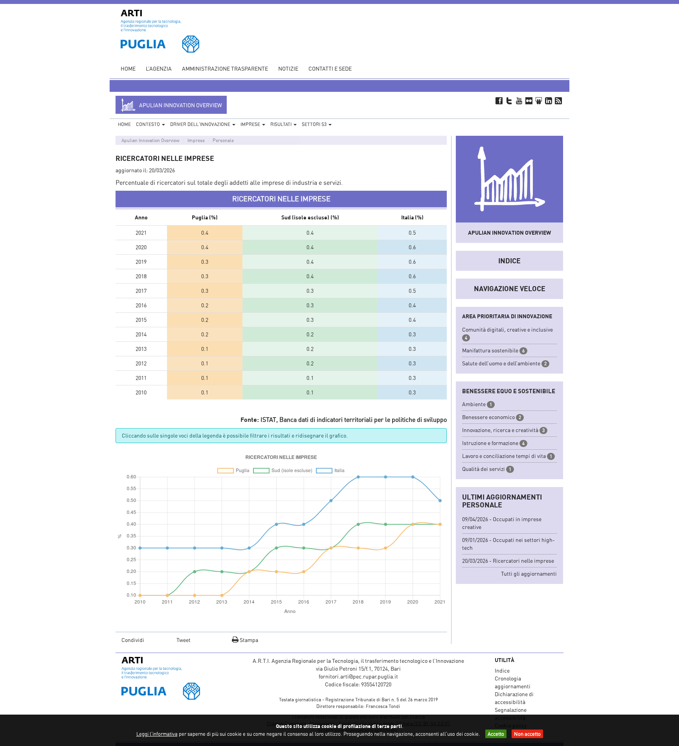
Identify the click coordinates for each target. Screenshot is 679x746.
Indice (509, 260)
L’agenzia (159, 68)
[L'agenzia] (171, 678)
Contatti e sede (330, 68)
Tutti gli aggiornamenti (529, 573)
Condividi (132, 640)
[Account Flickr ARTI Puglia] (529, 100)
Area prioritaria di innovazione (507, 316)
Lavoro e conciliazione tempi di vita (504, 455)
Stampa (248, 640)
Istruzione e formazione (490, 443)
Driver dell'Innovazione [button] (200, 124)
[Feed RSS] (558, 100)
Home (128, 68)
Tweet (183, 640)
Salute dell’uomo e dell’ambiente (501, 363)
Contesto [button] (148, 124)
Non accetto (527, 734)
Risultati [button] (281, 124)
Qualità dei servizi (483, 468)
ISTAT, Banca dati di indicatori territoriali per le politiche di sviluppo (354, 419)
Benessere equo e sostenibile (508, 390)
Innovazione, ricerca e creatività (500, 430)
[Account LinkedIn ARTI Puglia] (549, 100)
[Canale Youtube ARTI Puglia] (519, 100)
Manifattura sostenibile (490, 350)
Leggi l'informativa (157, 734)
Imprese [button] (250, 124)
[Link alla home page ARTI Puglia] (160, 30)
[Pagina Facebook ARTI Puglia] (499, 100)
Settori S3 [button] (315, 124)
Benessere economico (488, 417)
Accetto (496, 734)
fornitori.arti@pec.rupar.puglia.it (358, 676)
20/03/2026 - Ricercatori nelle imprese (508, 560)
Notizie (288, 68)
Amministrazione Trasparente (225, 68)
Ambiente (474, 404)
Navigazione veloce (509, 288)
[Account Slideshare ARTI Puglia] (538, 100)
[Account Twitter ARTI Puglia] (509, 100)
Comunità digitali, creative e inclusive (507, 329)
